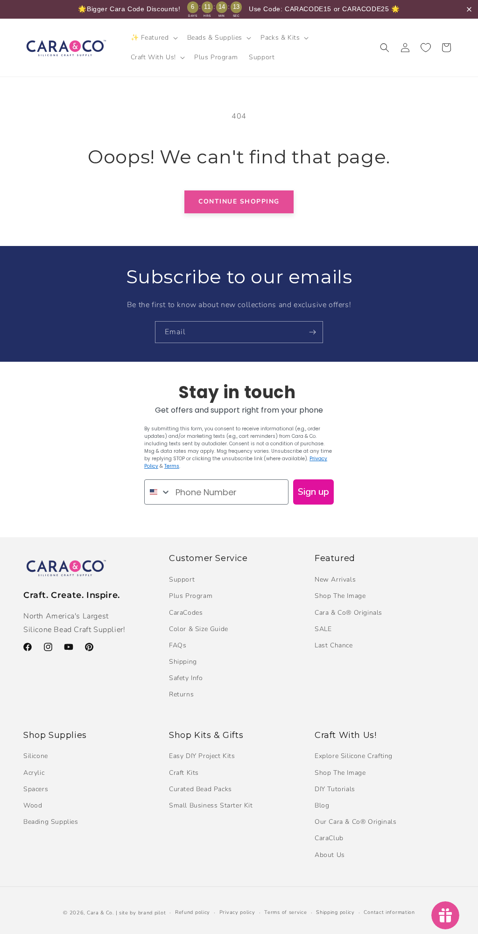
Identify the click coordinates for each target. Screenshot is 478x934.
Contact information (389, 912)
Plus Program (190, 595)
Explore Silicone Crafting (354, 755)
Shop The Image (340, 595)
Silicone (35, 755)
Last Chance (334, 645)
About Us (330, 854)
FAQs (177, 645)
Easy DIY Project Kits (202, 755)
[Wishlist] (425, 47)
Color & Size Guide (198, 629)
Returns (181, 694)
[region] (239, 9)
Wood (32, 805)
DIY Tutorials (335, 789)
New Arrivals (335, 579)
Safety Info (186, 678)
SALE (323, 629)
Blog (322, 805)
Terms (171, 466)
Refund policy (192, 912)
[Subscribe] (312, 332)
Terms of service (285, 912)
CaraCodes (186, 612)
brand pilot (152, 912)
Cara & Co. (100, 912)
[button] (153, 38)
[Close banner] (469, 9)
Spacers (35, 789)
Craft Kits (184, 772)
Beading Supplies (50, 821)
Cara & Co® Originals (348, 612)
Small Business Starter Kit (211, 805)
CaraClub (329, 838)
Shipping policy (335, 912)
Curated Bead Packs (200, 789)
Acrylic (33, 772)
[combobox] (158, 492)
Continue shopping (239, 201)
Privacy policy (237, 912)
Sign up (313, 491)
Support (182, 579)
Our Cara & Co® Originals (355, 821)
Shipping (183, 661)
